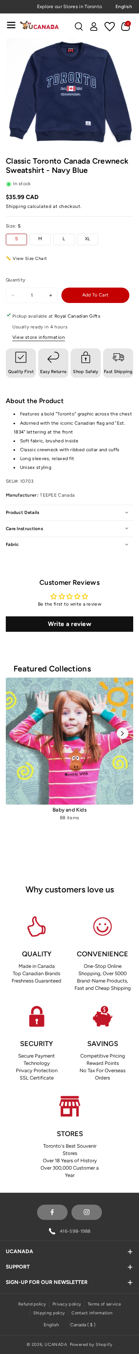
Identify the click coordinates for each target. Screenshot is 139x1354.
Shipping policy (49, 1313)
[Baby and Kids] (69, 741)
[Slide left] (16, 733)
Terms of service (104, 1304)
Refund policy (32, 1304)
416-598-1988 (75, 1231)
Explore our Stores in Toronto (69, 6)
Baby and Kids (69, 810)
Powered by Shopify (91, 1344)
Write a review (69, 624)
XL (87, 238)
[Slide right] (123, 733)
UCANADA (55, 1344)
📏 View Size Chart (26, 258)
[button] (11, 25)
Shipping (16, 206)
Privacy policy (67, 1304)
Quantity (15, 280)
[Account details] (94, 26)
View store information (38, 337)
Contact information (91, 1313)
